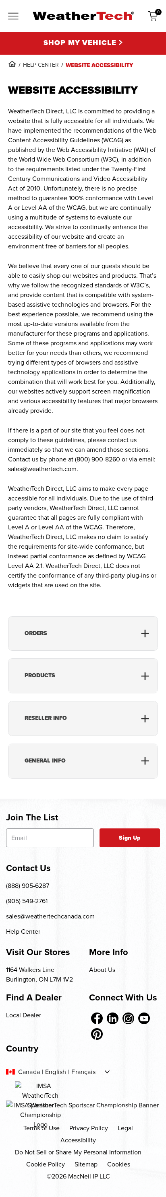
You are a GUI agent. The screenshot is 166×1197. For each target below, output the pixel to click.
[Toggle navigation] (13, 17)
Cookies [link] (118, 1164)
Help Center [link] (41, 65)
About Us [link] (102, 969)
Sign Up (129, 838)
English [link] (55, 1072)
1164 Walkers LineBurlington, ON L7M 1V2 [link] (39, 974)
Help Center (23, 931)
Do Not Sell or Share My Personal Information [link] (78, 1152)
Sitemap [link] (86, 1164)
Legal (125, 1128)
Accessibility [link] (78, 1140)
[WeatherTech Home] (83, 16)
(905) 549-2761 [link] (27, 901)
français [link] (83, 1072)
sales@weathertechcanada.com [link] (50, 916)
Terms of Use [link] (41, 1128)
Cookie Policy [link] (45, 1164)
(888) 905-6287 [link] (27, 885)
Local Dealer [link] (23, 1015)
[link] (12, 64)
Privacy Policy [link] (88, 1128)
